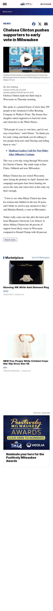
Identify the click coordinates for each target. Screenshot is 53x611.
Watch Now (45, 4)
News (7, 23)
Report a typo (10, 240)
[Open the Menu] (4, 4)
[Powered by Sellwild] (46, 413)
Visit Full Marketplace (41, 258)
